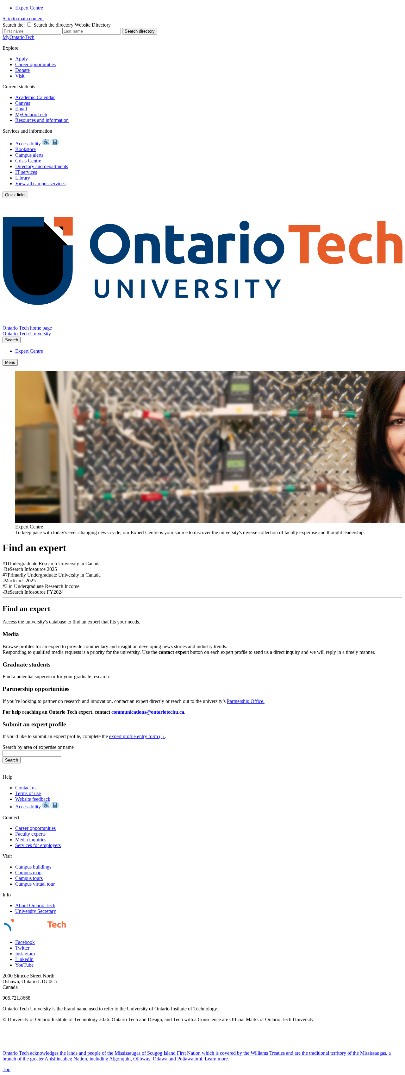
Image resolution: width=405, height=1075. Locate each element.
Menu (10, 362)
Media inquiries (30, 839)
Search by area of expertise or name (38, 747)
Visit (19, 76)
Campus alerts (29, 155)
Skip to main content (23, 18)
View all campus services (40, 183)
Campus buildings (33, 866)
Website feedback (32, 799)
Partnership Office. (246, 701)
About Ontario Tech (35, 905)
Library (22, 177)
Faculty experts (30, 834)
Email (21, 108)
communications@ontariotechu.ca (147, 712)
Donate (22, 70)
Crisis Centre (28, 160)
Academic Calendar (35, 97)
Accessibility (28, 143)
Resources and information (42, 120)
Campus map (28, 872)
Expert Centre (29, 7)
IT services (26, 172)
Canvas (22, 103)
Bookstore (25, 149)
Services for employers (38, 845)
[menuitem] (208, 8)
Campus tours (29, 878)
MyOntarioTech (31, 114)
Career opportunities (35, 64)
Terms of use (28, 793)
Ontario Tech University (27, 333)
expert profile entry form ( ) (137, 736)
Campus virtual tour (35, 884)
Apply (21, 58)
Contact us (25, 787)
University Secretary (35, 911)
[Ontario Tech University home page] (202, 322)
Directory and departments (41, 166)
